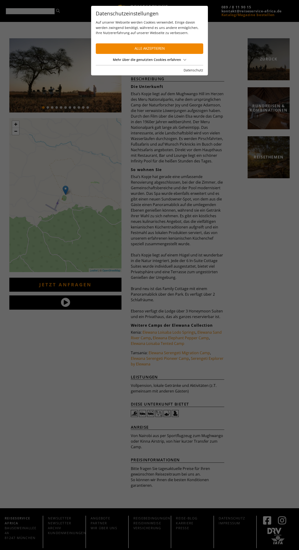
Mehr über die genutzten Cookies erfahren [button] (147, 59)
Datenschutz (193, 70)
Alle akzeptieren (150, 48)
